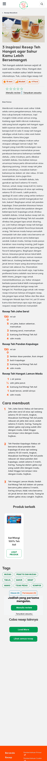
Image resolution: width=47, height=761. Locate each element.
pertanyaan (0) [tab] (29, 593)
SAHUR (19, 580)
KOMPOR (37, 585)
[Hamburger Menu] (4, 3)
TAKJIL (7, 580)
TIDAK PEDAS (22, 585)
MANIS (7, 585)
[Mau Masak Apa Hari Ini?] (41, 4)
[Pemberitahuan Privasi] (33, 755)
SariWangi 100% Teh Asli (14, 541)
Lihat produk (14, 553)
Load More (23, 629)
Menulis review (24, 607)
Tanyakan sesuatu (24, 614)
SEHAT (30, 580)
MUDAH (7, 574)
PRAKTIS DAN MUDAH (26, 574)
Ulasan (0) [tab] (14, 593)
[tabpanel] (23, 605)
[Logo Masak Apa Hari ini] (23, 10)
